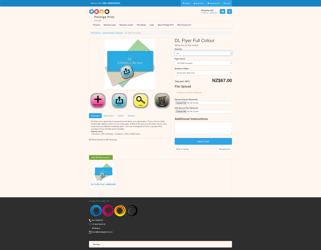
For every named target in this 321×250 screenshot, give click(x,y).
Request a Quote (126, 25)
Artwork (121, 115)
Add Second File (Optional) (186, 108)
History (187, 3)
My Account (199, 3)
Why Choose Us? (184, 25)
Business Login (110, 25)
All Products (95, 33)
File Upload (141, 25)
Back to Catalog (182, 149)
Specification (109, 115)
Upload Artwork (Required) (186, 99)
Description (95, 115)
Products (96, 25)
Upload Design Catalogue (113, 33)
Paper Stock (180, 58)
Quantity (178, 49)
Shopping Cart (214, 3)
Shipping (131, 115)
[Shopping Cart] (222, 11)
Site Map (96, 244)
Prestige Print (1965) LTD (99, 201)
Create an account (114, 3)
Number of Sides (182, 68)
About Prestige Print (166, 25)
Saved (227, 3)
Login (104, 3)
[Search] (229, 11)
